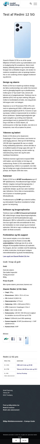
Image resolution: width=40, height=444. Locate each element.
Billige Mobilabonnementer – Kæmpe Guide (19, 421)
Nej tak (24, 440)
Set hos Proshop (22, 373)
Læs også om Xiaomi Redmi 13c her (16, 256)
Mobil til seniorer (8, 407)
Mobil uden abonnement (11, 410)
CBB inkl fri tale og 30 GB (24, 365)
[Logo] (16, 4)
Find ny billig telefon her (11, 405)
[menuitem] (30, 4)
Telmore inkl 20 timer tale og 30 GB (27, 369)
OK (16, 440)
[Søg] (30, 4)
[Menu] (34, 4)
